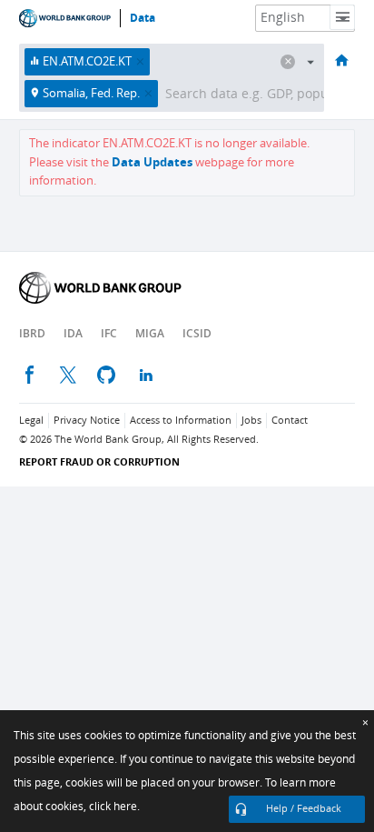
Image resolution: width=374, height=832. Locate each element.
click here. (114, 806)
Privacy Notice (87, 420)
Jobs (251, 420)
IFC (109, 333)
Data (142, 18)
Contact (289, 420)
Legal (31, 420)
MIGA (149, 333)
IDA (73, 333)
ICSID (197, 333)
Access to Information (180, 420)
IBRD (32, 333)
